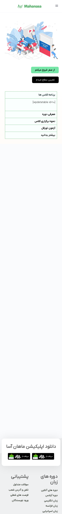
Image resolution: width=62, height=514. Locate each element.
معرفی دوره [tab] (48, 114)
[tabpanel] (31, 104)
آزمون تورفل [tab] (48, 128)
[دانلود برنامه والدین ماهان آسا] (19, 456)
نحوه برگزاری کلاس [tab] (45, 121)
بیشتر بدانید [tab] (48, 135)
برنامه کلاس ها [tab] (47, 95)
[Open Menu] (57, 6)
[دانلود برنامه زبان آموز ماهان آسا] (43, 456)
